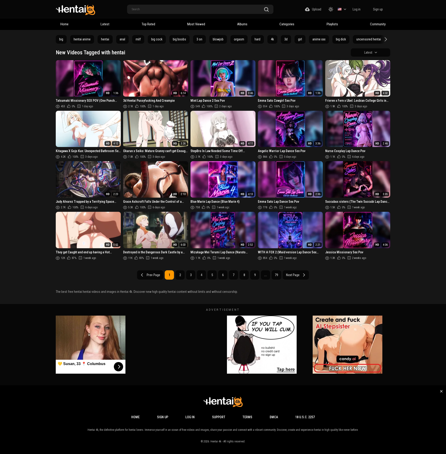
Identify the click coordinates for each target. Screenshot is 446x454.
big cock (156, 39)
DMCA (274, 417)
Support (218, 417)
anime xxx (318, 39)
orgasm (239, 39)
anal (122, 39)
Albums (242, 24)
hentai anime (82, 39)
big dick (341, 39)
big (61, 39)
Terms (247, 417)
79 (276, 275)
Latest (105, 24)
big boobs (179, 39)
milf (138, 39)
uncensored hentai (368, 39)
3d (286, 39)
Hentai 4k (215, 441)
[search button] (266, 9)
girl (300, 39)
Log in (357, 9)
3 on (199, 39)
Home (64, 24)
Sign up (378, 9)
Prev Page (153, 275)
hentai (105, 39)
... (265, 275)
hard (257, 39)
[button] (385, 39)
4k (272, 39)
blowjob (218, 39)
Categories (286, 24)
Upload (316, 9)
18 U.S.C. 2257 (305, 417)
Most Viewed (196, 24)
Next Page (292, 275)
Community (378, 24)
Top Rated (148, 24)
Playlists (332, 24)
